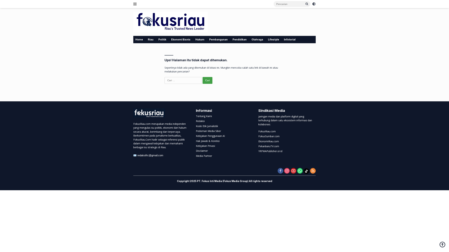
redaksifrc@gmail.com (150, 155)
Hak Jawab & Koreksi (208, 141)
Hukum (199, 39)
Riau (150, 39)
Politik (162, 39)
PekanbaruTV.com (268, 146)
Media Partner (204, 156)
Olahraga (257, 39)
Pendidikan (240, 39)
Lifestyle (273, 39)
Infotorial (290, 39)
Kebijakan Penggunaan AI (210, 136)
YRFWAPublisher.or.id (270, 151)
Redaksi (200, 121)
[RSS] (313, 171)
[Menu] (135, 4)
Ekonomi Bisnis (180, 39)
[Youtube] (293, 171)
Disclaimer (202, 150)
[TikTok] (306, 171)
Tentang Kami (204, 116)
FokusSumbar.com (269, 136)
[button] (306, 4)
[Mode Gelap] (314, 4)
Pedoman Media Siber (208, 131)
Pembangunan (218, 39)
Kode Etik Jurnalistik (207, 126)
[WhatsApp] (300, 171)
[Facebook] (280, 171)
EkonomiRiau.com (268, 141)
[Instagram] (287, 171)
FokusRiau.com (267, 131)
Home (139, 39)
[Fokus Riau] (170, 21)
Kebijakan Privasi (205, 146)
